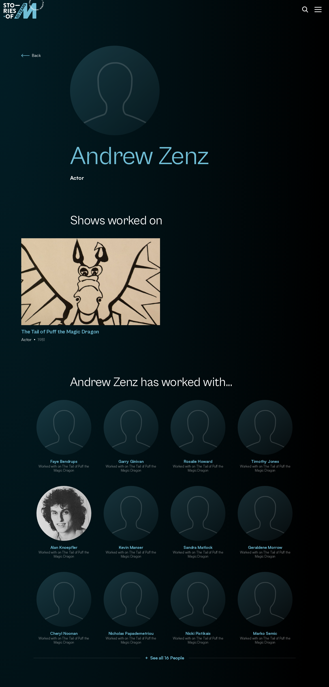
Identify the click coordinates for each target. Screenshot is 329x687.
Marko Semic (265, 633)
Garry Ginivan (131, 461)
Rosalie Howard (198, 461)
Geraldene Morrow (265, 547)
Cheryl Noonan (64, 633)
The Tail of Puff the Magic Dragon (60, 332)
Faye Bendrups (63, 461)
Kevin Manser (131, 547)
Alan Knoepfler (63, 547)
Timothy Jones (265, 461)
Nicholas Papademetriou (131, 633)
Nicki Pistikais (198, 633)
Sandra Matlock (198, 547)
